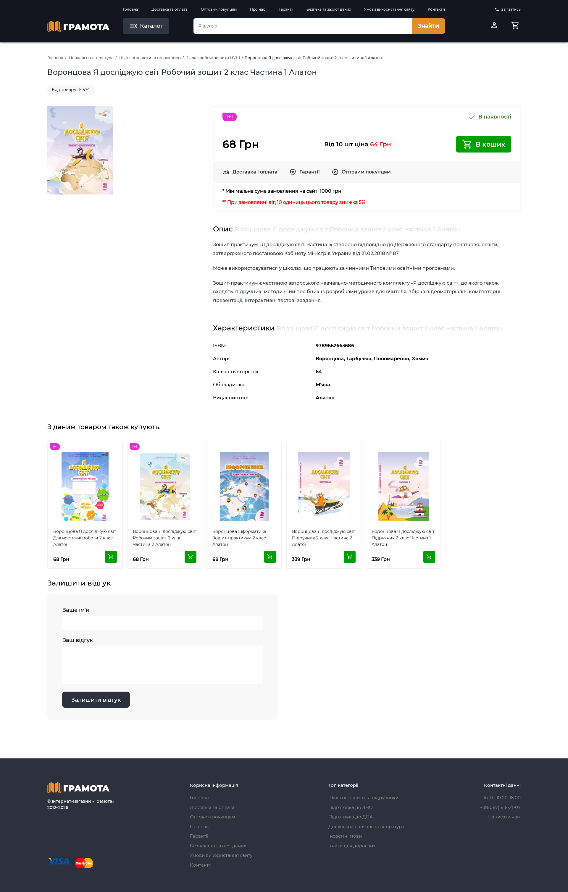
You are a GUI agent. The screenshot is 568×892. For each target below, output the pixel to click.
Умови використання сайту (389, 9)
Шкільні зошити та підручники (150, 57)
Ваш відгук (77, 640)
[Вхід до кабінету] (494, 26)
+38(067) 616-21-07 (500, 807)
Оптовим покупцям (219, 9)
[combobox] (302, 26)
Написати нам (504, 817)
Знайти (428, 25)
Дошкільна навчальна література (366, 826)
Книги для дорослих (351, 846)
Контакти (436, 9)
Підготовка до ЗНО (350, 807)
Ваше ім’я (75, 610)
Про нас (257, 9)
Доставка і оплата (255, 172)
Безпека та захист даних (328, 9)
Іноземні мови (345, 836)
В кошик (490, 144)
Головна (130, 9)
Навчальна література (91, 57)
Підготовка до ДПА (350, 817)
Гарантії (286, 9)
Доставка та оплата (169, 9)
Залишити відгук (96, 699)
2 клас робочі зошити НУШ (213, 57)
